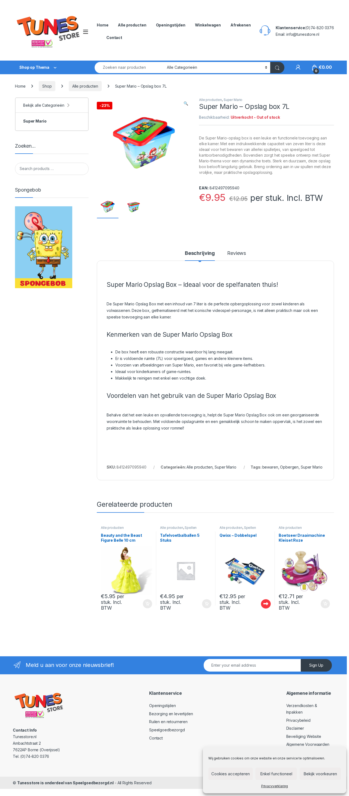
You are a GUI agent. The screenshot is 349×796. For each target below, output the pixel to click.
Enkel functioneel (276, 773)
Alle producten (132, 25)
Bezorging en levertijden (171, 713)
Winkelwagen (208, 25)
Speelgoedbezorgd (167, 730)
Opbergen (289, 467)
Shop (47, 86)
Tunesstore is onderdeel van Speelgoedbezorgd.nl (65, 782)
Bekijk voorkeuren (320, 773)
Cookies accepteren (230, 773)
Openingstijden (170, 25)
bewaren (270, 467)
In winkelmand (141, 604)
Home (102, 25)
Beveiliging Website (303, 736)
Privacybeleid (298, 720)
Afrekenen (240, 25)
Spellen (191, 528)
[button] (185, 103)
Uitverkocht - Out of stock (260, 604)
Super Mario (233, 100)
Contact (114, 37)
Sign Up (316, 665)
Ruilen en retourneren (168, 721)
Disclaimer (295, 728)
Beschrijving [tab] (200, 253)
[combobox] (129, 67)
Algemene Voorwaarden (307, 744)
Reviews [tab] (236, 253)
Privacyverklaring (274, 786)
